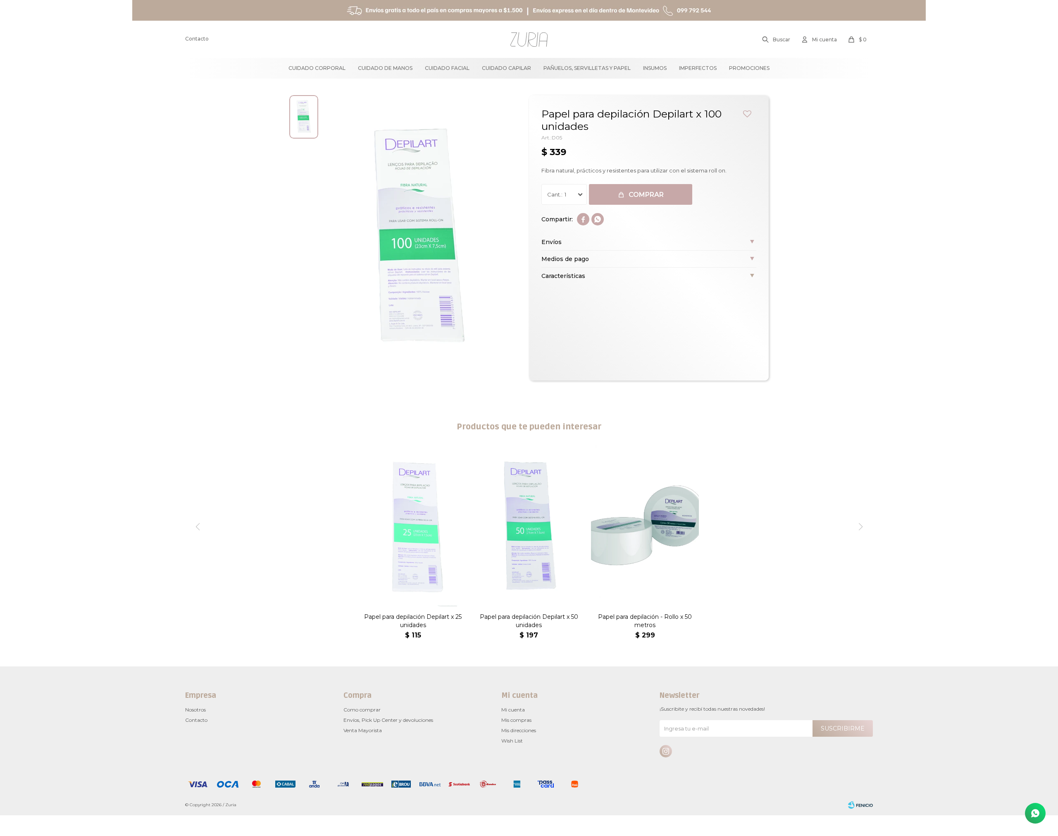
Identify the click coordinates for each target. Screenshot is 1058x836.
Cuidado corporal (317, 68)
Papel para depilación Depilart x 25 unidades (413, 621)
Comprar (646, 195)
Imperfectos (698, 68)
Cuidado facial (447, 68)
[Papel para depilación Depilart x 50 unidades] (529, 525)
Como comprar (362, 710)
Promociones (749, 68)
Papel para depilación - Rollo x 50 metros (645, 621)
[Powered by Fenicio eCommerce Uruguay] (860, 805)
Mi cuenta (513, 710)
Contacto (197, 39)
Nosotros (195, 710)
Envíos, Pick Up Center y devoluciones (388, 720)
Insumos (655, 68)
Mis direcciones (518, 730)
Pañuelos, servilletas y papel (587, 68)
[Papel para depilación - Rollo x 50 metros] (645, 525)
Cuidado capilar (506, 68)
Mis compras (516, 720)
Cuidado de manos (385, 68)
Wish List (512, 741)
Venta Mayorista (362, 730)
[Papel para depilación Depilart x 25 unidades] (413, 525)
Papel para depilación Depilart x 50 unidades (529, 621)
